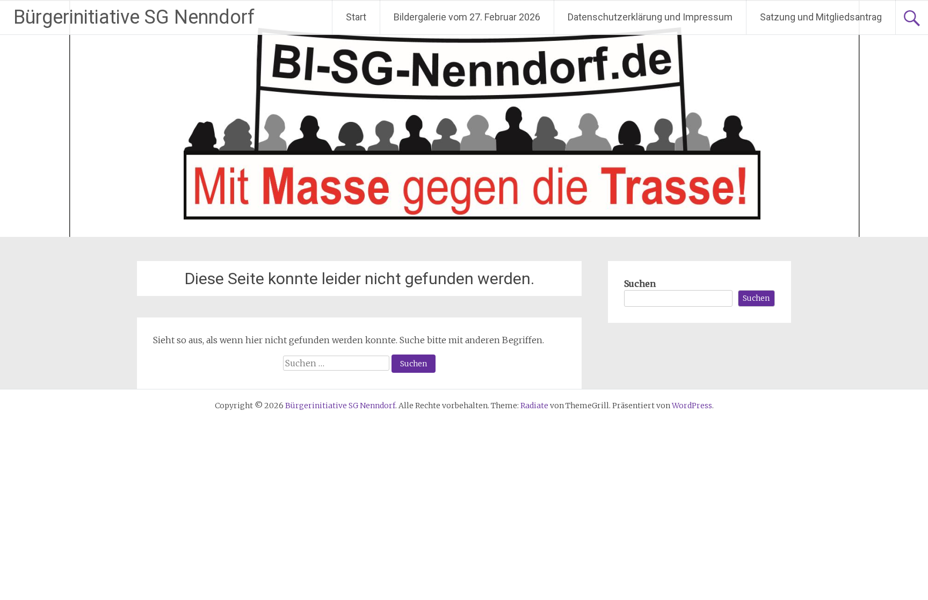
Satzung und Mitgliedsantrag (821, 17)
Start (356, 17)
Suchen (640, 283)
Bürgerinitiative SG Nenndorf (134, 17)
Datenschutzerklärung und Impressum (650, 17)
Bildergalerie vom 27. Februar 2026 (467, 17)
